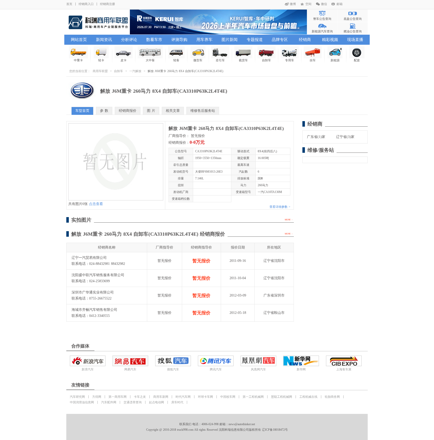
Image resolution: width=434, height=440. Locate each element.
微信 (324, 4)
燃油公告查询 (353, 31)
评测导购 (179, 39)
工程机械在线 (308, 396)
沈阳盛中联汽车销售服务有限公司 (98, 275)
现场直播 (355, 39)
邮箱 (340, 4)
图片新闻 (230, 39)
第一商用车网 (117, 396)
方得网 (96, 396)
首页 (69, 4)
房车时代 (177, 402)
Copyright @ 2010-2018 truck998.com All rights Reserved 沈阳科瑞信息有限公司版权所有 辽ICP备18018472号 (217, 429)
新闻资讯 (104, 39)
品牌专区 (280, 39)
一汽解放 (135, 71)
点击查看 (96, 204)
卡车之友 (140, 396)
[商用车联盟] (98, 22)
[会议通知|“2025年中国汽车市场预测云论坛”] (218, 22)
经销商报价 (127, 111)
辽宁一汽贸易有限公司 (89, 258)
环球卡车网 (205, 396)
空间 (308, 4)
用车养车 (204, 39)
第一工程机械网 (253, 396)
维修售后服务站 (202, 111)
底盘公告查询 (353, 19)
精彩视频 (330, 39)
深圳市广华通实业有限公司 (93, 292)
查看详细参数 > (279, 207)
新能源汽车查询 (322, 31)
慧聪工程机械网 (281, 396)
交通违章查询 (133, 402)
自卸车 (118, 71)
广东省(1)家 (316, 137)
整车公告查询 (322, 19)
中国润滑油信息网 (82, 402)
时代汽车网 (183, 396)
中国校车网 (227, 396)
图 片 (151, 111)
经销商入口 (86, 4)
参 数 (104, 111)
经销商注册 (107, 4)
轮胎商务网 (332, 396)
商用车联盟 (100, 71)
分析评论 (129, 39)
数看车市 (154, 39)
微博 (293, 4)
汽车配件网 (108, 402)
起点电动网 (156, 402)
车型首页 (82, 111)
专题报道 (255, 39)
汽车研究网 (77, 396)
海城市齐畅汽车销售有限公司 (94, 310)
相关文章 (173, 111)
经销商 (305, 39)
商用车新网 (160, 396)
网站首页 (79, 39)
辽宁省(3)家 (345, 137)
